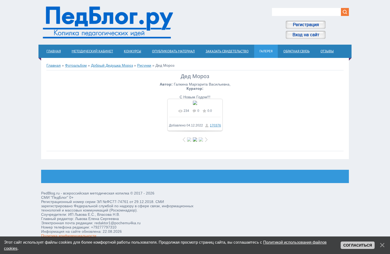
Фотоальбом (76, 65)
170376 (215, 125)
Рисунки (144, 65)
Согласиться (357, 245)
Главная (53, 65)
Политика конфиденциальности (68, 236)
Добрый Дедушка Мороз (112, 65)
